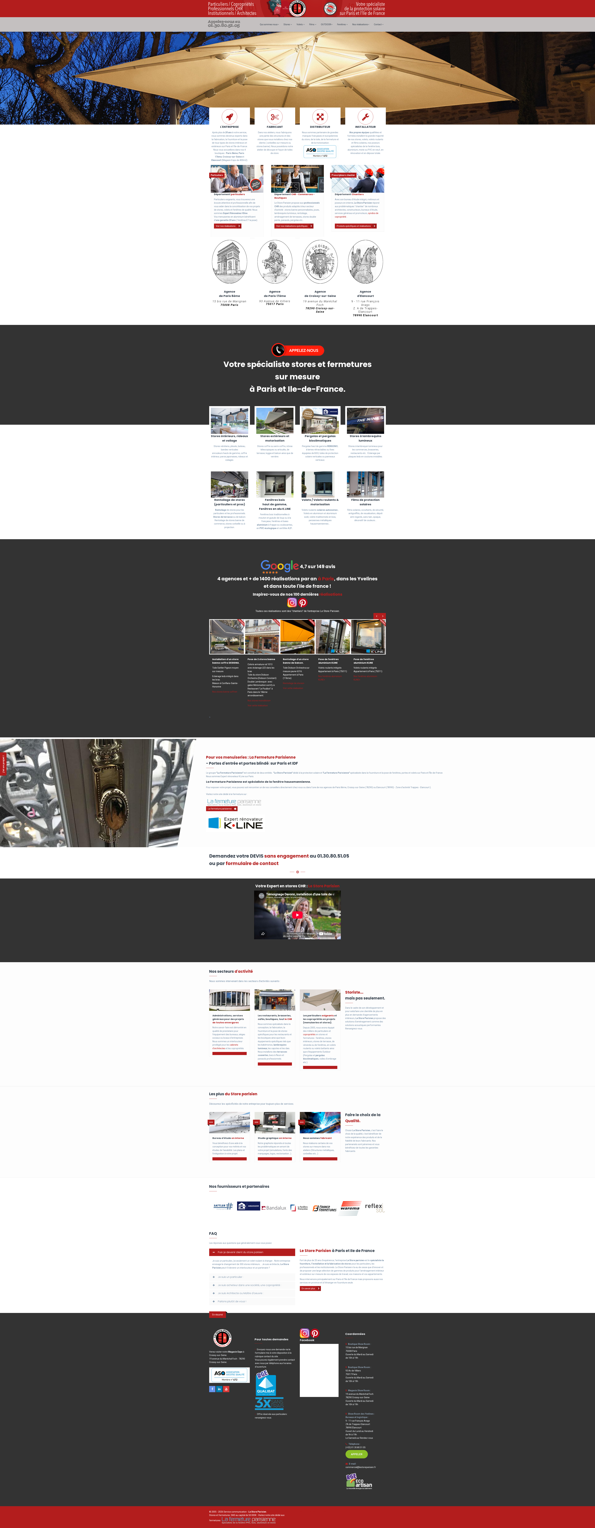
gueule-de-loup (276, 518)
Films (312, 24)
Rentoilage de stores (293, 683)
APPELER (356, 1454)
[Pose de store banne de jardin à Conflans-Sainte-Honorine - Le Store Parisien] (227, 636)
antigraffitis (354, 513)
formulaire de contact (252, 863)
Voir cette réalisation (258, 705)
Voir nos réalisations (226, 226)
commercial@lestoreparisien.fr (361, 1467)
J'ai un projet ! (3, 764)
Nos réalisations (360, 24)
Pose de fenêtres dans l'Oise (312, 1511)
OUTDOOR (326, 24)
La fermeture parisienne (220, 808)
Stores (287, 24)
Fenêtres (341, 24)
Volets (300, 24)
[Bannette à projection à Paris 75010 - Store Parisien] (333, 636)
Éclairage (372, 453)
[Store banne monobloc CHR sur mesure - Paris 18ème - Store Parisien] (262, 636)
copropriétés (309, 1034)
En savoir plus (308, 1288)
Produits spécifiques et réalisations (354, 226)
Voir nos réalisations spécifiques (292, 226)
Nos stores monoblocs (258, 700)
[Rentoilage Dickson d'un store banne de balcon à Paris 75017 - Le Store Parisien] (297, 636)
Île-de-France (436, 773)
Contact (378, 24)
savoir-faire (224, 1027)
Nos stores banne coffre (224, 692)
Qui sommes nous (269, 24)
